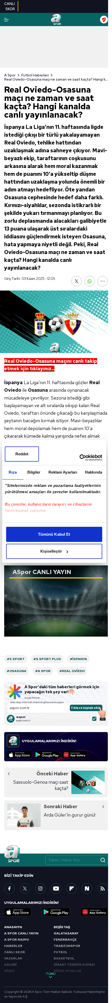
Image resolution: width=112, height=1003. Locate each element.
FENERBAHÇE (65, 940)
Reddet (22, 454)
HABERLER (13, 946)
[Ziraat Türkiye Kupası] (104, 19)
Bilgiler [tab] (34, 472)
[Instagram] (40, 888)
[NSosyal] (87, 888)
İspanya (13, 382)
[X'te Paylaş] (76, 281)
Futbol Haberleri (35, 75)
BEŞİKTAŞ (62, 927)
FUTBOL (60, 952)
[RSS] (102, 888)
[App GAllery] (74, 755)
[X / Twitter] (25, 888)
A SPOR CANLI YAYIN (21, 933)
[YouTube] (56, 888)
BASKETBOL (64, 958)
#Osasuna (16, 671)
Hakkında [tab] (93, 472)
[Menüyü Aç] (6, 19)
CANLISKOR (9, 6)
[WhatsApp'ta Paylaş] (89, 281)
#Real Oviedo (72, 671)
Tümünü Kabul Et (54, 534)
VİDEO (9, 971)
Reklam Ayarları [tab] (62, 472)
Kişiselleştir (51, 551)
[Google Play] (47, 755)
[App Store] (19, 755)
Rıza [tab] (13, 472)
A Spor (10, 75)
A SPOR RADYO (16, 940)
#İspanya (78, 659)
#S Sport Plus (47, 659)
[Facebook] (9, 888)
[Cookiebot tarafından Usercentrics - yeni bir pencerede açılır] (79, 457)
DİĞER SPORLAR (67, 971)
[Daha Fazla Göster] (102, 281)
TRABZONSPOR (67, 946)
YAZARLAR (13, 958)
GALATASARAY (66, 933)
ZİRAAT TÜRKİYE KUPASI (74, 965)
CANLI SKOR (14, 952)
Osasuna (38, 390)
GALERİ (10, 965)
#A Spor (43, 671)
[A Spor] (56, 19)
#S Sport (15, 659)
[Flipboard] (71, 888)
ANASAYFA (13, 927)
